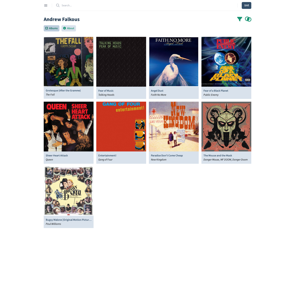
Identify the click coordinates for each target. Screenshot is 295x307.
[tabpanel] (147, 165)
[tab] (51, 28)
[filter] (239, 19)
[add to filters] (248, 19)
